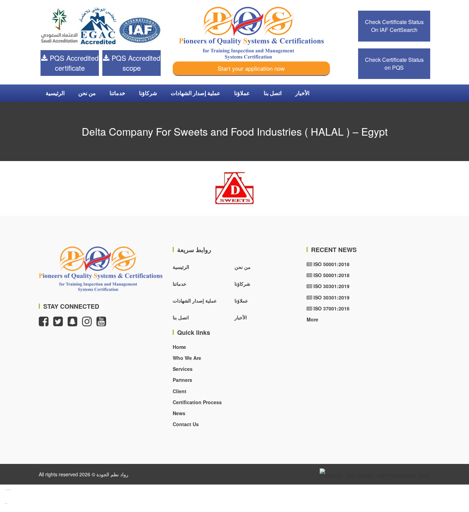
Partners (182, 379)
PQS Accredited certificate (73, 63)
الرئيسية (55, 93)
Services (183, 368)
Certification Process (197, 402)
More (312, 319)
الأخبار (302, 93)
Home (179, 346)
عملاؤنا (242, 93)
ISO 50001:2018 (331, 264)
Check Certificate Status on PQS (394, 63)
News (179, 413)
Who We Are (187, 357)
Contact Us (186, 424)
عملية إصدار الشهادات (195, 93)
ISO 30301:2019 (331, 286)
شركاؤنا (148, 93)
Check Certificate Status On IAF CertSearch (394, 26)
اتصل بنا (273, 93)
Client (179, 391)
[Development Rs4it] (375, 474)
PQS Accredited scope (135, 63)
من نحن (87, 93)
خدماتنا (117, 93)
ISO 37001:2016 (331, 308)
